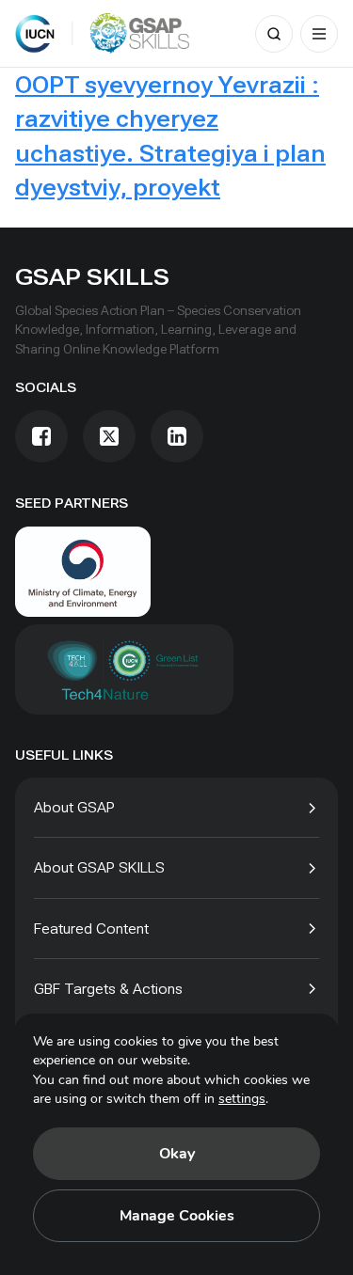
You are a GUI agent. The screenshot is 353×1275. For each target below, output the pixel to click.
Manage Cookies (177, 1215)
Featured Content (91, 928)
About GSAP (74, 807)
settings (241, 1099)
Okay (177, 1153)
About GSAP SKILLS (99, 867)
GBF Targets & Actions (108, 989)
